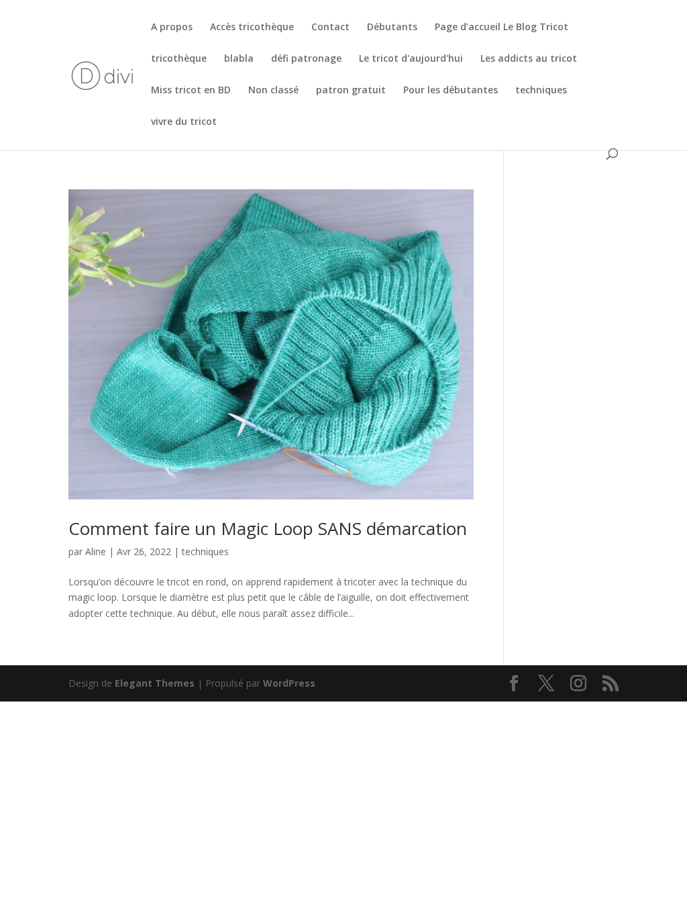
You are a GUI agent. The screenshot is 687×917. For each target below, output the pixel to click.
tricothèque (179, 59)
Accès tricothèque (252, 27)
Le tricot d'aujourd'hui (411, 59)
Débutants (392, 27)
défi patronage (306, 59)
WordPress (289, 683)
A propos (172, 27)
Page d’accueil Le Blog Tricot (501, 27)
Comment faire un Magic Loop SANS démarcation (267, 528)
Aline (95, 551)
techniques (541, 90)
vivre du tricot (184, 122)
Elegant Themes (155, 683)
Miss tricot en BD (191, 90)
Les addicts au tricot (528, 59)
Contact (330, 27)
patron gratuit (351, 90)
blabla (239, 59)
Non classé (273, 90)
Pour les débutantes (450, 90)
